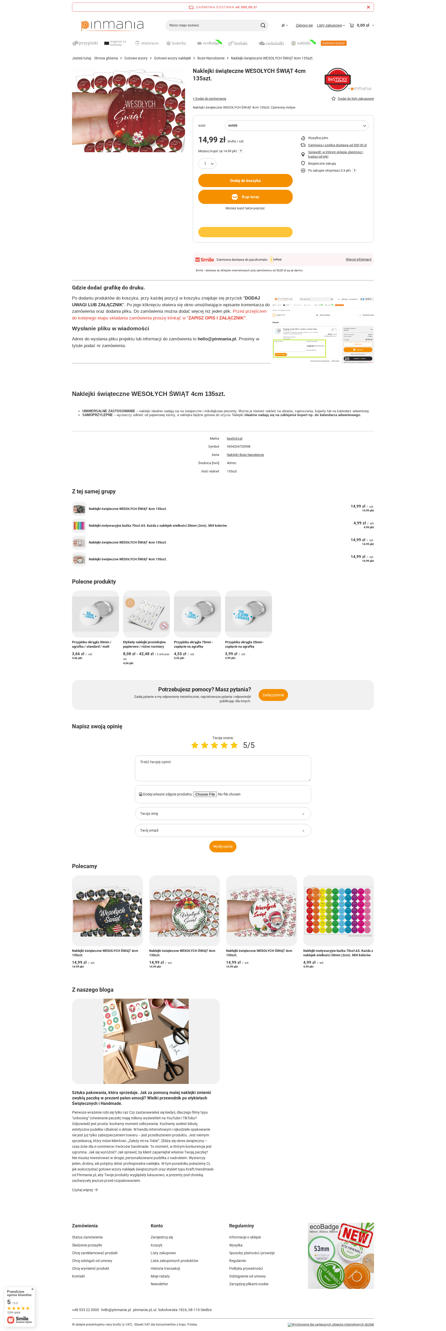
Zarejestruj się (162, 1237)
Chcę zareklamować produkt (95, 1253)
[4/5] (224, 745)
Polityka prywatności (246, 1268)
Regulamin (237, 1261)
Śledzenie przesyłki (87, 1245)
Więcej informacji (358, 259)
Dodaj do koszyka (245, 180)
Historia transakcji (165, 1268)
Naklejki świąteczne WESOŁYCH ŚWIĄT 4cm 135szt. (128, 509)
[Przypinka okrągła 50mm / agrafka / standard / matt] (95, 614)
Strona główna (106, 58)
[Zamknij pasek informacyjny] (368, 7)
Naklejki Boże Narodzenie (245, 455)
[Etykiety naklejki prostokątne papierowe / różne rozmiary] (146, 614)
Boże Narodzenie (211, 58)
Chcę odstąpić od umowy (92, 1261)
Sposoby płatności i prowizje (252, 1253)
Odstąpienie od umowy (247, 1276)
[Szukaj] (263, 25)
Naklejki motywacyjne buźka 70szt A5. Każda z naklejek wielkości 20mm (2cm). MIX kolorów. (158, 525)
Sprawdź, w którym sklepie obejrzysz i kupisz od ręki (335, 154)
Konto (157, 1225)
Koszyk (156, 1245)
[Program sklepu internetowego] (331, 1325)
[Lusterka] (177, 44)
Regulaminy (241, 1225)
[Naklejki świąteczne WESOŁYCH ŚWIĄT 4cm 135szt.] (79, 509)
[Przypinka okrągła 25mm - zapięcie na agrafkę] (248, 614)
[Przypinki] (84, 44)
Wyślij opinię (223, 846)
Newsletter (159, 1284)
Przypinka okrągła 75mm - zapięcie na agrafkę (193, 644)
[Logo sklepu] (112, 25)
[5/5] (234, 745)
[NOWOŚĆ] (341, 1259)
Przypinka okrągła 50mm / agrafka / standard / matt (91, 644)
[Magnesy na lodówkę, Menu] (131, 43)
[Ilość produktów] (207, 163)
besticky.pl (234, 438)
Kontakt (78, 1276)
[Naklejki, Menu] (318, 43)
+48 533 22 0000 (85, 1310)
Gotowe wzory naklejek (172, 58)
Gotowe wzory (136, 58)
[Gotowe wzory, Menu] (349, 43)
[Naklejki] (302, 44)
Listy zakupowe (163, 1253)
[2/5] (204, 745)
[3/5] (214, 745)
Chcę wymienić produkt (90, 1268)
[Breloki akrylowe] (239, 44)
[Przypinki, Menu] (100, 43)
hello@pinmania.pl (116, 1310)
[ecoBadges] (208, 44)
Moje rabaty (160, 1276)
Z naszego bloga (93, 989)
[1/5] (194, 745)
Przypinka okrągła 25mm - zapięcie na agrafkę (244, 644)
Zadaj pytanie (273, 695)
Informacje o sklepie (245, 1237)
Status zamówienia (87, 1237)
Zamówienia (85, 1225)
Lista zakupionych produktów (174, 1261)
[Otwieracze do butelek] (146, 44)
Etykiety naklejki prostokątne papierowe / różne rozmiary (144, 644)
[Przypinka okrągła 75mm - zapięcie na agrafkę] (197, 614)
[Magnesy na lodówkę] (115, 44)
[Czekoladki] (271, 43)
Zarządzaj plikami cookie (248, 1284)
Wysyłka (236, 1245)
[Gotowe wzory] (333, 43)
